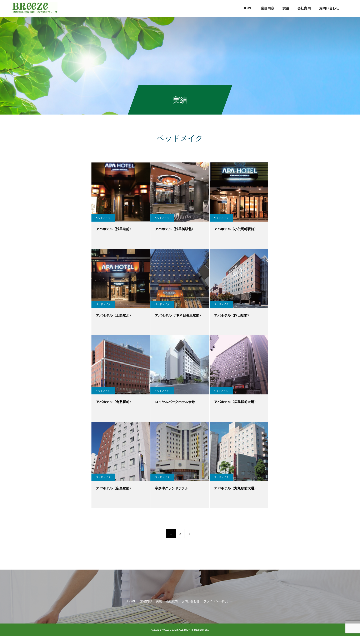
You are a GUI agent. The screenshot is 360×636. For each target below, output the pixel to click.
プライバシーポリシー (218, 601)
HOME (247, 8)
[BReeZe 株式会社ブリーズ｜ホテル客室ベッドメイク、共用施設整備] (34, 8)
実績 (285, 8)
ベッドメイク (103, 217)
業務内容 (267, 8)
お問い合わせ (329, 8)
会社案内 (304, 8)
